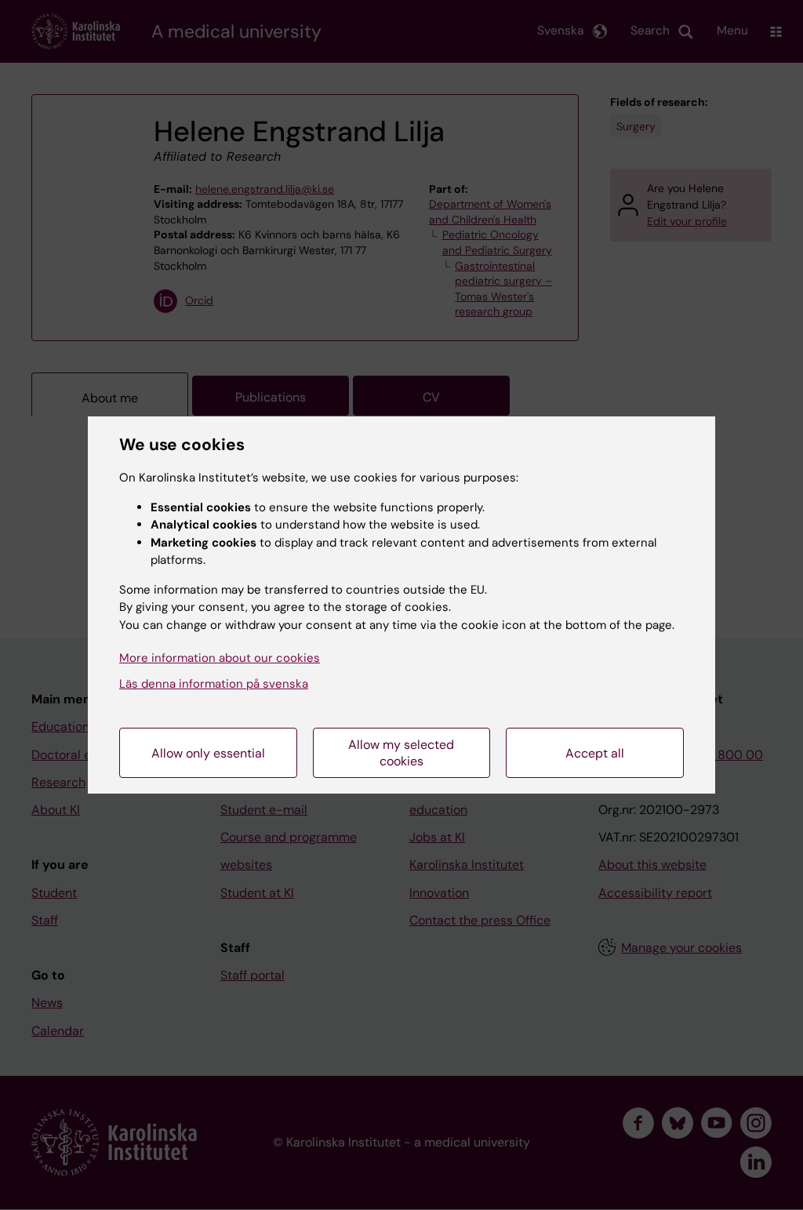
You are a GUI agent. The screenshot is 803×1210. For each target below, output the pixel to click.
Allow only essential (208, 753)
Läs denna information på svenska (213, 684)
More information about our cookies (219, 658)
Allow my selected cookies (401, 752)
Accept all (594, 753)
